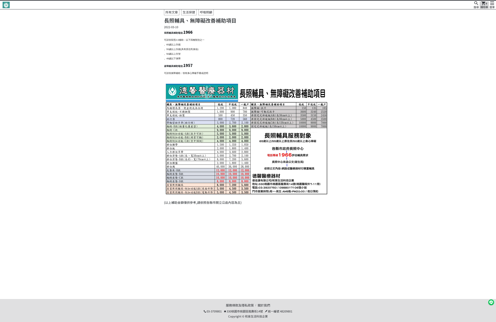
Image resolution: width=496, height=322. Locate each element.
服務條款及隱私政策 (240, 305)
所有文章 (171, 12)
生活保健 (189, 12)
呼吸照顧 (206, 12)
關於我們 (264, 305)
